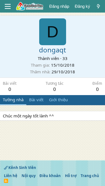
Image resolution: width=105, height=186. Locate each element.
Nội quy (29, 175)
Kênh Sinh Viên (22, 167)
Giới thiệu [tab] (58, 99)
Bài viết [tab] (36, 99)
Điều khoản (50, 175)
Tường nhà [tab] (13, 99)
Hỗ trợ (71, 175)
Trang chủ (90, 175)
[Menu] (7, 6)
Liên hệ (10, 175)
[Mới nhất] (98, 6)
